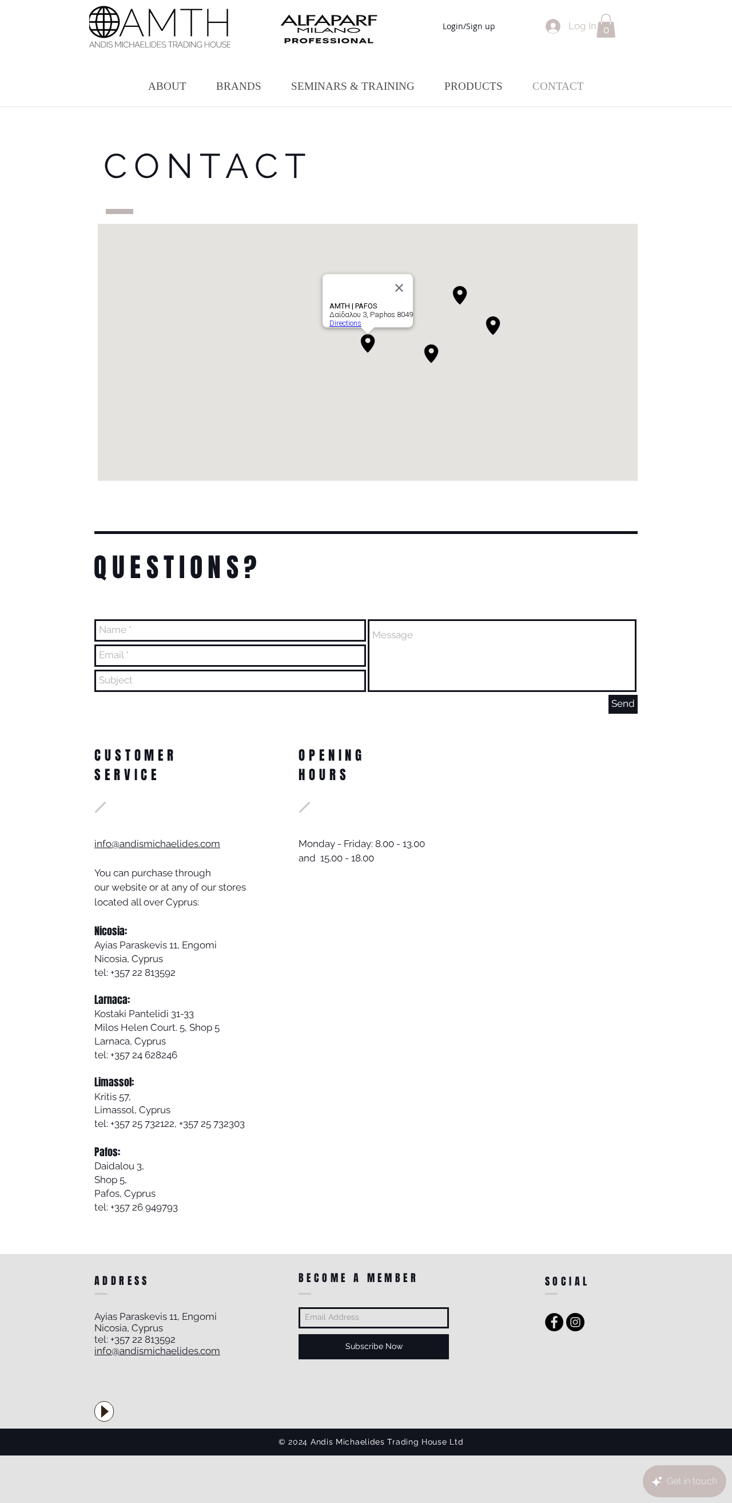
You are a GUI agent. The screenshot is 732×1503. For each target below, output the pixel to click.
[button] (606, 26)
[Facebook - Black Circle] (554, 1322)
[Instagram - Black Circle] (575, 1322)
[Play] (104, 1411)
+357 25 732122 (142, 1123)
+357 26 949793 (144, 1207)
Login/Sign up (469, 26)
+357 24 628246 (143, 1055)
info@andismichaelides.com (157, 843)
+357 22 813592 (143, 972)
